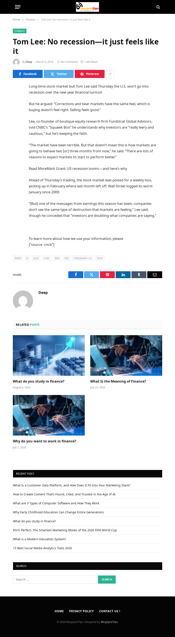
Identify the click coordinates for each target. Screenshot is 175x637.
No (67, 258)
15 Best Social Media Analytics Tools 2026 (42, 548)
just (36, 258)
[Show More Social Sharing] (110, 74)
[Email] (17, 141)
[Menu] (17, 7)
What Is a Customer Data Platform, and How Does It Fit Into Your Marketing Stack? (71, 485)
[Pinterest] (17, 130)
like (57, 258)
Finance (20, 30)
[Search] (158, 7)
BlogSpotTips (109, 622)
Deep (29, 62)
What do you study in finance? (38, 381)
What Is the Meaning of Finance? (118, 381)
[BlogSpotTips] (87, 7)
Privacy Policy (81, 611)
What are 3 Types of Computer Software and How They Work (56, 503)
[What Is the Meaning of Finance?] (126, 355)
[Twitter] (17, 108)
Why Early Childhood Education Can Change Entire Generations (58, 512)
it (27, 258)
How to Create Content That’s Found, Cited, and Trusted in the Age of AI (64, 494)
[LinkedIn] (17, 119)
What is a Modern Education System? (39, 539)
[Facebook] (17, 97)
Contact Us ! (109, 611)
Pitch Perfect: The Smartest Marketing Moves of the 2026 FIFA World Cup (65, 530)
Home (59, 611)
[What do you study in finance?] (49, 355)
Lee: (47, 258)
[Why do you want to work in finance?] (49, 415)
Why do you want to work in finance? (44, 441)
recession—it (83, 258)
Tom (100, 258)
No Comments (69, 62)
